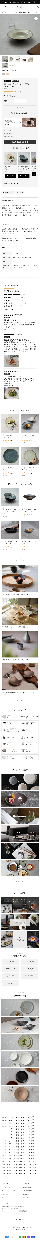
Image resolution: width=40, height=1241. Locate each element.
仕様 (3, 247)
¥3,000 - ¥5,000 (10, 969)
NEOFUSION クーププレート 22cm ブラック (10, 543)
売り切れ (20, 107)
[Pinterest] (17, 183)
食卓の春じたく (13, 1173)
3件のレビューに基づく (12, 291)
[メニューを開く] (2, 7)
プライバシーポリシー (7, 1187)
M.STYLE (11, 1129)
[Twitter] (14, 183)
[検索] (6, 7)
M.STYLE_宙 (15, 81)
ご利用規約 (5, 1194)
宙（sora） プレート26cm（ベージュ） (10, 168)
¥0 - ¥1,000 (11, 962)
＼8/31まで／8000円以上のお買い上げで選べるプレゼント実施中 (20, 2)
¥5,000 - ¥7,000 (29, 969)
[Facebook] (11, 183)
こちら (16, 1208)
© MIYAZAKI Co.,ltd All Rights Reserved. (20, 1227)
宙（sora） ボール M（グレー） (29, 436)
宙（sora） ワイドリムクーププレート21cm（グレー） (23, 168)
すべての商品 (12, 1141)
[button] (9, 92)
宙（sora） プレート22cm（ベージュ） (28, 469)
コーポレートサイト (20, 1229)
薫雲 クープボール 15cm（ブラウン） (29, 543)
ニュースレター (26, 1197)
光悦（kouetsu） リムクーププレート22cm (29, 510)
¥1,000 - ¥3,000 (29, 962)
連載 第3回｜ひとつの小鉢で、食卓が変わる (15, 594)
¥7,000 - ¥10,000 (10, 976)
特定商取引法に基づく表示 (8, 1190)
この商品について (7, 201)
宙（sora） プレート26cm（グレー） (9, 469)
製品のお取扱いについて (10, 136)
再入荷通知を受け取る (20, 142)
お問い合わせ (26, 1194)
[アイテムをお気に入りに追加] (20, 113)
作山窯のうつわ (13, 1164)
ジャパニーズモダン (8, 192)
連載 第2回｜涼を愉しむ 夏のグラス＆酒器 (15, 659)
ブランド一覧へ (20, 881)
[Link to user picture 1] (11, 361)
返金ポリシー (5, 1197)
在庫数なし (12, 1167)
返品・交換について (27, 1190)
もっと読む (20, 700)
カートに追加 (10, 175)
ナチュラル (20, 192)
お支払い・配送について (10, 133)
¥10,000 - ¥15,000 (29, 976)
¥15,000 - (10, 983)
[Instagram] (23, 1219)
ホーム (4, 12)
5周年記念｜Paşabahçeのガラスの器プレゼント (16, 627)
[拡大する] (36, 18)
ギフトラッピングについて (11, 130)
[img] (9, 315)
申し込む (23, 1211)
